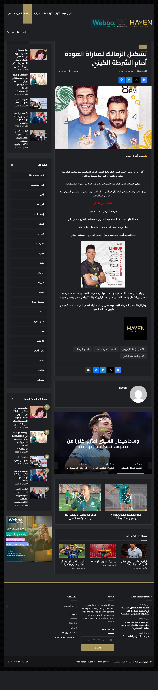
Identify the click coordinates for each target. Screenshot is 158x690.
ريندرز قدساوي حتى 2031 (103, 561)
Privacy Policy (68, 633)
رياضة (27, 13)
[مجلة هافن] (121, 23)
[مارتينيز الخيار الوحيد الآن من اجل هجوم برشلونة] (72, 551)
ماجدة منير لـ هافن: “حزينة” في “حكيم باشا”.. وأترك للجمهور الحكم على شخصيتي (20, 58)
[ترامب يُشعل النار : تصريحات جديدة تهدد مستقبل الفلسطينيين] (38, 135)
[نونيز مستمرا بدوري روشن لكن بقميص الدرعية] (134, 551)
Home (72, 628)
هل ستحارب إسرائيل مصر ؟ (21, 101)
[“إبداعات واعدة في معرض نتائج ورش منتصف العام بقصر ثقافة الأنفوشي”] (38, 79)
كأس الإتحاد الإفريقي (132, 349)
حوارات (36, 13)
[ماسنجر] (121, 80)
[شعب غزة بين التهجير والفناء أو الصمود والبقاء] (38, 117)
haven (142, 71)
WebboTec (81, 661)
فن (9, 13)
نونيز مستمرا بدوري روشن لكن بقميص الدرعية (134, 562)
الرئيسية (67, 13)
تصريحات (17, 13)
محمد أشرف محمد (105, 349)
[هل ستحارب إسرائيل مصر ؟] (38, 103)
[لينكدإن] (129, 80)
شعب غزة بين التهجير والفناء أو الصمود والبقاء (20, 118)
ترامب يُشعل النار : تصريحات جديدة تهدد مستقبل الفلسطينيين (21, 137)
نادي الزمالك (81, 349)
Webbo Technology (97, 661)
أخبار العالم (47, 13)
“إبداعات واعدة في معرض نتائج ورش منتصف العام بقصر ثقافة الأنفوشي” (20, 83)
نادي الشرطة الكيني (133, 355)
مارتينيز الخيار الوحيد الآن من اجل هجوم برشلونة (72, 562)
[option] (103, 443)
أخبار (57, 13)
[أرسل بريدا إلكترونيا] (138, 71)
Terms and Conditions (64, 637)
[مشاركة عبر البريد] (88, 370)
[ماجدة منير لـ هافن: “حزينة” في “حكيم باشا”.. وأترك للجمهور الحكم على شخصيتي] (38, 54)
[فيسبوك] (144, 80)
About (72, 623)
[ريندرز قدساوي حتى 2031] (103, 551)
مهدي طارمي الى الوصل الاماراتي (103, 443)
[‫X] (136, 80)
